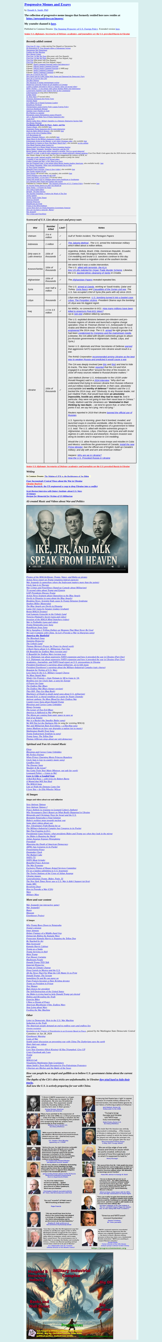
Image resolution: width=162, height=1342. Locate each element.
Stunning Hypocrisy (35, 641)
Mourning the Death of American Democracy (47, 844)
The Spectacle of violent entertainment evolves (42, 83)
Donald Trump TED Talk (37, 962)
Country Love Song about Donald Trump (45, 702)
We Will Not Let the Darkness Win (42, 723)
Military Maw (32, 894)
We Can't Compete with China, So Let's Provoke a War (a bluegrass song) (60, 632)
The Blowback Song (35, 638)
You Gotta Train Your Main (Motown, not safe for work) (52, 770)
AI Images (31, 494)
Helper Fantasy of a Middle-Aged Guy (44, 933)
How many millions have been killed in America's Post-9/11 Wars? (100, 310)
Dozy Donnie (31, 173)
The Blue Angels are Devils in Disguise (44, 606)
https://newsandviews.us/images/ (44, 18)
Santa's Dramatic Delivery (35, 137)
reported (99, 367)
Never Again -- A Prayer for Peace (38, 188)
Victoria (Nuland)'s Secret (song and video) (46, 617)
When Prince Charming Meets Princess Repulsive (49, 757)
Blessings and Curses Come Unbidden (44, 704)
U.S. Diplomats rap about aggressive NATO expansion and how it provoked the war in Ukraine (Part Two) (75, 659)
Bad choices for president (38, 989)
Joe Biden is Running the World (40, 836)
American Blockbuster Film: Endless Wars (45, 1004)
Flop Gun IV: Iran (33, 46)
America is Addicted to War (39, 712)
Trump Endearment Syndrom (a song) (43, 733)
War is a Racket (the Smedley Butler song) (45, 720)
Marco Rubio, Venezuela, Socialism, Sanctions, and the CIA (47, 149)
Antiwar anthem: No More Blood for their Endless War (51, 699)
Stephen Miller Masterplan (38, 603)
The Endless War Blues (36, 686)
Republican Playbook (34, 105)
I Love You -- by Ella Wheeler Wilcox (43, 789)
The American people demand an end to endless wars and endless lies (58, 1025)
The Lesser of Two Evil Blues (39, 710)
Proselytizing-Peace (35, 849)
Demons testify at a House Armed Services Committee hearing (48, 147)
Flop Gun (29, 60)
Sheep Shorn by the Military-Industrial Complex (43, 139)
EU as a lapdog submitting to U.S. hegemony (47, 870)
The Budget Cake (34, 855)
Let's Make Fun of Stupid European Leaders (42, 103)
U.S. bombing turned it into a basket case (112, 297)
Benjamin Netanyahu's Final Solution (43, 817)
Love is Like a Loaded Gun (40, 776)
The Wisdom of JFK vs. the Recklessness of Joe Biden (66, 476)
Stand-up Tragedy (32, 200)
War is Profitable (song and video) (42, 622)
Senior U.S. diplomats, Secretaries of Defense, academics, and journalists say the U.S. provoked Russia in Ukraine (77, 34)
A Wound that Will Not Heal (39, 781)
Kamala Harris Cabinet (37, 946)
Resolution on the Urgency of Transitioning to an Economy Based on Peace (56, 1031)
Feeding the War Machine (35, 52)
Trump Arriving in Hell (37, 951)
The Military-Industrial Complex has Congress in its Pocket (53, 828)
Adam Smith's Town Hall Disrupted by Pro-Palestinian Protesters (56, 1065)
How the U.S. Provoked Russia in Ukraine (89, 458)
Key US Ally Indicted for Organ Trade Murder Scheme (95, 270)
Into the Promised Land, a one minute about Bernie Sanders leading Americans (54, 163)
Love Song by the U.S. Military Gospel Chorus (47, 672)
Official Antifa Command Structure (45, 66)
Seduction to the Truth (36, 1023)
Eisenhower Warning (35, 1036)
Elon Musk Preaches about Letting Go (40, 145)
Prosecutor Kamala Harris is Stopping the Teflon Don (51, 938)
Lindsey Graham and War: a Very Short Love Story (44, 161)
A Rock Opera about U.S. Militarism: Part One (48, 649)
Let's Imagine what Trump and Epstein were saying (44, 181)
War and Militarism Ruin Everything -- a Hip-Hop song (51, 725)
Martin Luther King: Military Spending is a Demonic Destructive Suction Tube (54, 121)
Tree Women (31, 986)
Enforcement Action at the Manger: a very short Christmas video (49, 141)
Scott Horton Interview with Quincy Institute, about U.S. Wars (54, 491)
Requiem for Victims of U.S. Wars (41, 670)
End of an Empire (34, 717)
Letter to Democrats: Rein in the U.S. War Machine (50, 1020)
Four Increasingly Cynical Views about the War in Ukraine (54, 481)
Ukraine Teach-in (34, 484)
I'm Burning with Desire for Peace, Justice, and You (45, 125)
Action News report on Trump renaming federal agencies (52, 579)
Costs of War (32, 1039)
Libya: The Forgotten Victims (82, 300)
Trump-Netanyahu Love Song (39, 624)
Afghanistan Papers (82, 279)
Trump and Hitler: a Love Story (37, 177)
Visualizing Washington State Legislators (45, 1062)
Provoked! (31, 841)
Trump (29, 1055)
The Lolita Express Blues (35, 190)
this (105, 364)
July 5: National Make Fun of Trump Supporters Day (45, 117)
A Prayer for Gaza (34, 683)
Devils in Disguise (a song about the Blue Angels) (49, 598)
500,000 (78, 314)
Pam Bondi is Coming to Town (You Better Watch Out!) (46, 143)
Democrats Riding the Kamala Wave (43, 936)
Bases (29, 910)
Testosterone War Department (36, 50)
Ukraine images (33, 876)
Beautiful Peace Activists (37, 862)
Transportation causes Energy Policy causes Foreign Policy (47, 107)
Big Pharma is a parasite (35, 113)
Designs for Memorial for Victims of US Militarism (49, 496)
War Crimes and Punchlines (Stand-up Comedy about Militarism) (56, 587)
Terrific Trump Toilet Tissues (36, 198)
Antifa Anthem (31, 196)
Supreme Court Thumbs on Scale (37, 111)
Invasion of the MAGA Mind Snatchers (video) (47, 619)
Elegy (29, 749)
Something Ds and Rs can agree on (42, 978)
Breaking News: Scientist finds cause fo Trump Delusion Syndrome (57, 601)
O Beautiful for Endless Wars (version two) (46, 654)
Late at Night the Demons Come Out (43, 786)
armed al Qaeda (86, 286)
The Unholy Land (34, 643)
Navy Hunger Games (33, 54)
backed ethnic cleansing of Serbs (93, 273)
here (53, 23)
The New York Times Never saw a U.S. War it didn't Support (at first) (58, 881)
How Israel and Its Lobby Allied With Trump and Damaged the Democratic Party (55, 76)
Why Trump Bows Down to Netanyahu (44, 925)
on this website (83, 143)
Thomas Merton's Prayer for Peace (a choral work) (50, 646)
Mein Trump (32, 954)
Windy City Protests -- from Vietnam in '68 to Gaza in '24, (53, 678)
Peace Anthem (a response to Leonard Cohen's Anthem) (52, 809)
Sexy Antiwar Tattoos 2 (36, 807)
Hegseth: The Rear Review (35, 192)
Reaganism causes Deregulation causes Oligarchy (44, 115)
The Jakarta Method (78, 243)
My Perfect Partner (35, 754)
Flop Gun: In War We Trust (36, 56)
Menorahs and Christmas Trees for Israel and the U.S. (51, 815)
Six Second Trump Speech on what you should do (43, 186)
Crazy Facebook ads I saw (38, 1052)
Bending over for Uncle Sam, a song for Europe (48, 680)
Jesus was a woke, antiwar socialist (38, 157)
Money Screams (33, 707)
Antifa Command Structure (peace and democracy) (51, 64)
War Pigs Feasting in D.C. (38, 831)
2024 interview (101, 380)
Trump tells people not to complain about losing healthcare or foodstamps (52, 179)
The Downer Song (34, 765)
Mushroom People (34, 959)
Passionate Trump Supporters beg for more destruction (45, 129)
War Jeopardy (31, 212)
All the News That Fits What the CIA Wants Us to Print (51, 973)
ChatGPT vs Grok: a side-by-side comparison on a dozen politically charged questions (57, 153)
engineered (73, 330)
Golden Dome (31, 95)
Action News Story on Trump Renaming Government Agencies (48, 208)
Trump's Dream (31, 127)
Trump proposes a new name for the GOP (41, 175)
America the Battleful (37, 635)
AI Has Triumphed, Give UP (72, 1049)
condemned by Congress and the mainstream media (104, 333)
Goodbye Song (33, 762)
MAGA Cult (31, 1060)
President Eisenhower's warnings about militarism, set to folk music (57, 664)
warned (128, 346)
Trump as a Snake (34, 949)
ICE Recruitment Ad (33, 135)
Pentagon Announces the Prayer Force (40, 99)
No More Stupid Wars (36, 675)
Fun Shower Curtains (36, 957)
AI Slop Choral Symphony (35, 167)
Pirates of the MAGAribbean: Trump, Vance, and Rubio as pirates (56, 577)
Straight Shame (31, 101)
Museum (30, 913)
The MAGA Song (34, 784)
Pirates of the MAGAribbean (36, 206)
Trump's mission (33, 928)
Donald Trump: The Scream (39, 975)
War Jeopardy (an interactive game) (42, 905)
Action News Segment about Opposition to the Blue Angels (53, 595)
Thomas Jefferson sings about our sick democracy (49, 739)
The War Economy (34, 865)
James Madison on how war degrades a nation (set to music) (54, 728)
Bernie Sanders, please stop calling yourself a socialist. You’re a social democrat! (55, 151)
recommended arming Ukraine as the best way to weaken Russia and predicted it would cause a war (101, 358)
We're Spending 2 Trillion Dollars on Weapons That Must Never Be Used (59, 630)
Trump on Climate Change (38, 967)
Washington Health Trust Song (40, 731)
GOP (28, 1057)
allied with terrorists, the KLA (92, 267)
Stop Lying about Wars (36, 1007)
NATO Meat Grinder (35, 860)
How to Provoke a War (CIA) (39, 889)
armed (108, 330)
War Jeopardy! (33, 907)
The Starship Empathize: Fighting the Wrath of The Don (46, 194)
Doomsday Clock (34, 852)
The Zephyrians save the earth (91, 1041)
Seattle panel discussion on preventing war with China (51, 1041)
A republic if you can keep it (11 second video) (42, 159)
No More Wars (31, 97)
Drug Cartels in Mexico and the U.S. (43, 970)
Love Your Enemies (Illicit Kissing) (42, 1049)
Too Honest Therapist (34, 123)
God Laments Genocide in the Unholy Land (46, 614)
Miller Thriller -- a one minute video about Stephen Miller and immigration (53, 89)
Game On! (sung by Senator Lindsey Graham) (47, 609)
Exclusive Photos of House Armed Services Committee (51, 868)
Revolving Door (33, 886)
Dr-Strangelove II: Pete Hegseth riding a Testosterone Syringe (48, 48)
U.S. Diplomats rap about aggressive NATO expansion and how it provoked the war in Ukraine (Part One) (75, 657)
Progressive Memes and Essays (47, 4)
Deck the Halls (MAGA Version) (37, 131)
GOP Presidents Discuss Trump (40, 593)
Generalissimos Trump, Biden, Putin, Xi (44, 878)
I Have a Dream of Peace (38, 1002)
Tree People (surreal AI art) (36, 171)
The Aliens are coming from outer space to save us (49, 715)
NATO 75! (31, 857)
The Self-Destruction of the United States (45, 991)
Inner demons (32, 930)
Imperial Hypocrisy (33, 202)
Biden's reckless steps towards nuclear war (46, 820)
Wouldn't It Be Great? (36, 768)
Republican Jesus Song (36, 627)
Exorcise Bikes (33, 999)
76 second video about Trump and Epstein (45, 590)
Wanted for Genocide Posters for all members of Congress (46, 85)
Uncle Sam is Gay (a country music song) (45, 760)
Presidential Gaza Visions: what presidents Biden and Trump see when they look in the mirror (69, 833)
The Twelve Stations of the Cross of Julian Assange (49, 873)
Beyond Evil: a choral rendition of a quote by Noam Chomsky (54, 696)
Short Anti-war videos (36, 1044)
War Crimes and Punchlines (36, 214)
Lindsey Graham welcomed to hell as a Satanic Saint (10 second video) (51, 87)
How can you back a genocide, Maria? (40, 210)
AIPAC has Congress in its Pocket (41, 847)
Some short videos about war (39, 823)
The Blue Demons (32, 81)
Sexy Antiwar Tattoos (36, 804)
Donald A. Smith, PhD (37, 10)
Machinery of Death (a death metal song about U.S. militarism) (55, 694)
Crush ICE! (30, 119)
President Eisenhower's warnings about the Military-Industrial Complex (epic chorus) (65, 667)
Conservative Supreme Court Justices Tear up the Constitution (48, 91)
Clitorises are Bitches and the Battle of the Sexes (48, 1068)
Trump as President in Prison (39, 983)
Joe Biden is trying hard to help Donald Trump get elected (53, 994)
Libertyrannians (32, 93)
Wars (28, 892)
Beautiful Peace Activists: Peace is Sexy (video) (43, 169)
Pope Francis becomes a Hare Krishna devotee (48, 981)
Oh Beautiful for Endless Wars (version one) (46, 651)
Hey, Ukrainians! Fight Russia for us (43, 825)
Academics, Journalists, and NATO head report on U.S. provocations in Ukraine (63, 662)
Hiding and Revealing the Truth (40, 996)
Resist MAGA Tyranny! (37, 611)
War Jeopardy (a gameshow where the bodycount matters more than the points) (62, 582)
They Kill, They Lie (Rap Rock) (40, 691)
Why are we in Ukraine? (89, 455)
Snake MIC (31, 884)
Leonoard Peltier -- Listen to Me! (41, 773)
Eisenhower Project (35, 915)
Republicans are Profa (34, 204)
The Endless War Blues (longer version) (44, 688)
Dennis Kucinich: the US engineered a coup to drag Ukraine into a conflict (62, 486)
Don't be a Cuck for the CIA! (36, 74)
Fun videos (31, 1047)
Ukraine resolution (33, 1028)
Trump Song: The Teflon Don (39, 736)
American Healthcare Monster (37, 109)
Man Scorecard (33, 943)
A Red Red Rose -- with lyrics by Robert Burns (47, 778)
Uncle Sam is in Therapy (37, 585)
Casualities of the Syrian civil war (109, 289)
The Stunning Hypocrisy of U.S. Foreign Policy (76, 29)
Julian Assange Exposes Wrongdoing (43, 839)
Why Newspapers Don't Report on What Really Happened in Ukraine (58, 812)
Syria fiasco (82, 289)
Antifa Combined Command (43, 70)
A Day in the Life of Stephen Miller (39, 133)
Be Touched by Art (34, 941)
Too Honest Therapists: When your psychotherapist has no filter (49, 165)
